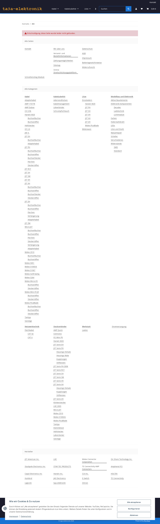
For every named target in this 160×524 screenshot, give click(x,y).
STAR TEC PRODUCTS (62, 466)
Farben (114, 118)
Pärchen (31, 161)
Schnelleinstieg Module (34, 77)
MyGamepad (116, 133)
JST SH (27, 172)
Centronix (58, 334)
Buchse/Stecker (34, 158)
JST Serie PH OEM (61, 366)
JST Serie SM (59, 377)
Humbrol (28, 478)
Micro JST (28, 227)
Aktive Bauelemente (119, 100)
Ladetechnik (119, 111)
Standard (118, 151)
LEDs (113, 125)
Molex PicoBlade (31, 303)
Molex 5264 (29, 277)
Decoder (117, 107)
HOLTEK (114, 473)
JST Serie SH (59, 373)
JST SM (27, 176)
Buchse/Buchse (34, 118)
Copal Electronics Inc (33, 473)
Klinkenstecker (60, 402)
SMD (116, 147)
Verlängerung (33, 216)
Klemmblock (59, 428)
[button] (136, 8)
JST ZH (27, 201)
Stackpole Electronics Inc (35, 466)
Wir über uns (59, 49)
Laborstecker (59, 435)
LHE (55, 459)
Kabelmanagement (61, 104)
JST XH (27, 183)
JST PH (27, 147)
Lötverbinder (59, 107)
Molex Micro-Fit (31, 281)
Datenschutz (26, 516)
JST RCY (28, 169)
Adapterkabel (30, 100)
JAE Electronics (60, 478)
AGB (84, 53)
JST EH (27, 136)
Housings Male (62, 355)
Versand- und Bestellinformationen (62, 54)
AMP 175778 (30, 104)
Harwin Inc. (58, 473)
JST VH (27, 180)
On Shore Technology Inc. (121, 459)
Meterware (86, 129)
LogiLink (28, 483)
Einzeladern (87, 100)
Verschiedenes (117, 140)
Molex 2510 (29, 252)
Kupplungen (61, 359)
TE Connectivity (117, 478)
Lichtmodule (119, 114)
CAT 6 (30, 337)
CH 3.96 (28, 111)
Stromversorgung (119, 326)
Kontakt (153, 2)
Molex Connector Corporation (89, 460)
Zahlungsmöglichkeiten (63, 60)
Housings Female (63, 352)
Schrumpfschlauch (61, 111)
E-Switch (85, 478)
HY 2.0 (27, 129)
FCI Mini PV (58, 337)
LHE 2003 (57, 406)
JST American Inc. (32, 459)
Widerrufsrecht (88, 67)
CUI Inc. (85, 473)
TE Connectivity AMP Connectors (90, 467)
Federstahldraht (117, 122)
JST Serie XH (59, 384)
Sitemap (57, 65)
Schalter (114, 136)
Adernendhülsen (61, 100)
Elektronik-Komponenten (121, 104)
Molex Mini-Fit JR (32, 292)
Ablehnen (134, 515)
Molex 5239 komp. (32, 274)
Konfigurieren (134, 509)
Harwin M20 (30, 114)
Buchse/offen (33, 122)
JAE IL (27, 133)
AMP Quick (58, 330)
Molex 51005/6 (31, 266)
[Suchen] (128, 8)
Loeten (85, 330)
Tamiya (28, 317)
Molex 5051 (29, 263)
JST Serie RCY (59, 370)
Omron (85, 483)
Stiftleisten (61, 363)
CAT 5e (31, 334)
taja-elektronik (60, 483)
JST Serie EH (59, 344)
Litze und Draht (117, 129)
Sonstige (28, 321)
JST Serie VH (59, 381)
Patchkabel (29, 330)
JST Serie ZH (59, 399)
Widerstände (116, 143)
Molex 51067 (30, 270)
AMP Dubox (29, 107)
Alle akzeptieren (134, 502)
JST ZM (27, 223)
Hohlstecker (30, 125)
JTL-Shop (147, 521)
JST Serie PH (59, 348)
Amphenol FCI (116, 466)
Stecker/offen (33, 165)
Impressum (13, 516)
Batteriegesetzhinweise (92, 62)
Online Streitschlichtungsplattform (65, 71)
